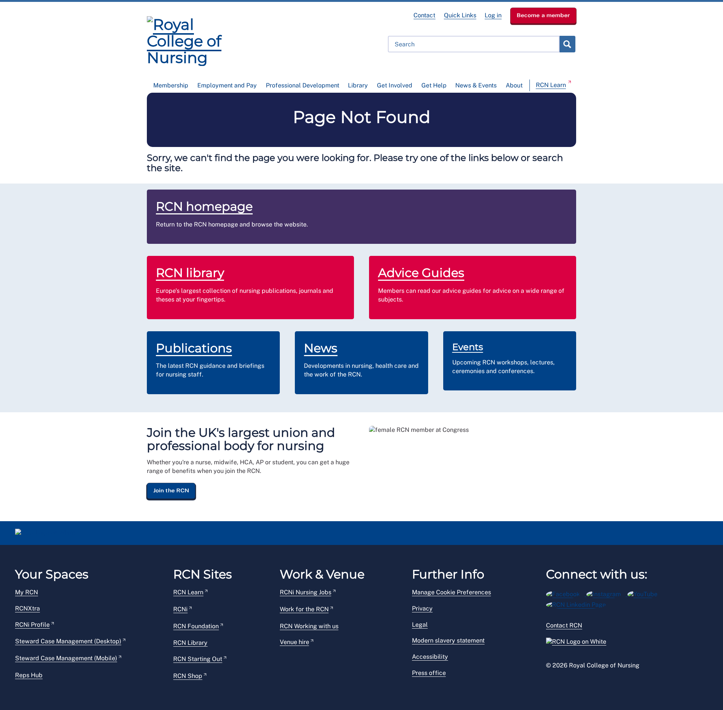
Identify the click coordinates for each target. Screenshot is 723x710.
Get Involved (394, 85)
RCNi (180, 609)
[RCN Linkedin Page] (578, 603)
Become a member (543, 15)
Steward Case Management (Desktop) (68, 641)
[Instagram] (606, 593)
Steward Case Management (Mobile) (66, 658)
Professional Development (302, 85)
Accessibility (430, 656)
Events (467, 346)
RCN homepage (204, 206)
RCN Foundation (196, 626)
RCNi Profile (32, 624)
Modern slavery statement (448, 640)
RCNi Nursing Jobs (305, 592)
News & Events (476, 85)
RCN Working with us (309, 626)
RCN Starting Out (197, 659)
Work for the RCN (304, 609)
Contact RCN (564, 625)
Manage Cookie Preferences (451, 592)
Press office (429, 672)
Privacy (422, 608)
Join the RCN (171, 490)
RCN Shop (187, 675)
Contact (424, 15)
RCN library (190, 272)
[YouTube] (644, 593)
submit (567, 44)
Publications (194, 348)
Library (358, 85)
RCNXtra (27, 608)
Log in (493, 15)
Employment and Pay (227, 85)
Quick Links (460, 15)
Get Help (434, 85)
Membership (170, 85)
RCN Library (190, 642)
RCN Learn (551, 85)
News (320, 348)
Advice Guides (421, 272)
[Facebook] (566, 593)
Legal (420, 624)
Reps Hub (29, 675)
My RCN (26, 592)
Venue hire (294, 642)
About (514, 85)
